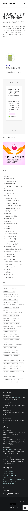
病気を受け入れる (17, 350)
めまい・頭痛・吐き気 (14, 336)
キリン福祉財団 (7, 449)
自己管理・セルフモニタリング (10, 288)
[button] (24, 3)
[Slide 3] (16, 130)
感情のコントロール (8, 334)
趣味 (17, 334)
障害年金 (14, 352)
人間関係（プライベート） (10, 310)
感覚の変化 (16, 355)
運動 (5, 344)
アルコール (17, 358)
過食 (17, 323)
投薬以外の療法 (18, 312)
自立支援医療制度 (8, 379)
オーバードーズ (16, 342)
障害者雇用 (15, 363)
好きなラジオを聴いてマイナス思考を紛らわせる (13, 91)
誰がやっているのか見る (9, 481)
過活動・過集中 (7, 318)
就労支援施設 (7, 352)
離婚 (5, 368)
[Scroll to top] (25, 508)
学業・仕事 (7, 302)
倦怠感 (13, 326)
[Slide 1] (12, 130)
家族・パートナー (13, 299)
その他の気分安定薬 (8, 339)
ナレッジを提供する (8, 473)
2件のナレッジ (16, 397)
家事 (21, 363)
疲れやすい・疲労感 (13, 368)
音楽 (13, 320)
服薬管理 (6, 326)
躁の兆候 (11, 344)
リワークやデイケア (8, 358)
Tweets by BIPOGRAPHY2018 (11, 494)
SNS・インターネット (9, 323)
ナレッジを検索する (8, 471)
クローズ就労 (20, 371)
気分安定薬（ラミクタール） (10, 331)
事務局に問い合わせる (8, 483)
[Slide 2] (14, 130)
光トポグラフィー (18, 379)
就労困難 (19, 344)
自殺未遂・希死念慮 (14, 315)
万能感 (6, 347)
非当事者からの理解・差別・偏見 (11, 294)
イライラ (6, 296)
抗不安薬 (21, 360)
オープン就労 (7, 350)
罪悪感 (17, 339)
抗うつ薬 (16, 307)
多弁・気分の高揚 (8, 312)
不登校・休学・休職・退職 (10, 304)
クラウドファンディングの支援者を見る (13, 479)
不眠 (5, 336)
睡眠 (5, 315)
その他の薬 (14, 360)
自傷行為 (6, 371)
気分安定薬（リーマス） (9, 291)
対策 (12, 21)
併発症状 (16, 318)
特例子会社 (12, 376)
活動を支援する (7, 477)
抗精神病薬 (21, 304)
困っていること (15, 296)
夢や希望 (12, 371)
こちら (12, 463)
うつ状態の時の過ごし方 (18, 21)
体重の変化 (6, 360)
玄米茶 (14, 22)
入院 (19, 326)
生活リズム (13, 347)
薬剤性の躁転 (7, 363)
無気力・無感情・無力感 (9, 328)
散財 (5, 299)
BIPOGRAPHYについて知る (10, 475)
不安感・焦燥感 (7, 307)
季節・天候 (7, 320)
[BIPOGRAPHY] (10, 3)
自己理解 (14, 302)
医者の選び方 (7, 342)
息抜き (5, 376)
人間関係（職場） (8, 355)
